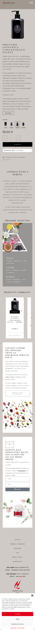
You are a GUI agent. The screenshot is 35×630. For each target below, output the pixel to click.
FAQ (17, 552)
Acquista (17, 144)
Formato (5, 119)
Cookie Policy (13, 627)
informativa (22, 470)
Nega (17, 619)
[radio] (5, 123)
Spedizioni (17, 548)
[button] (32, 595)
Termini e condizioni (17, 544)
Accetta (17, 614)
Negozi (17, 539)
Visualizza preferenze (17, 624)
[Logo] (10, 3)
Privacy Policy (21, 627)
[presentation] (3, 318)
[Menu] (31, 2)
